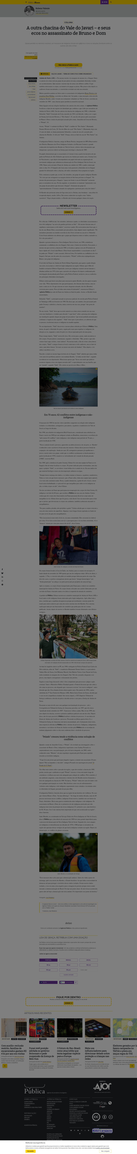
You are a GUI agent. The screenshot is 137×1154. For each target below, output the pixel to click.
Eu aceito (31, 1151)
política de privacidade (102, 1148)
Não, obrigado (105, 1151)
